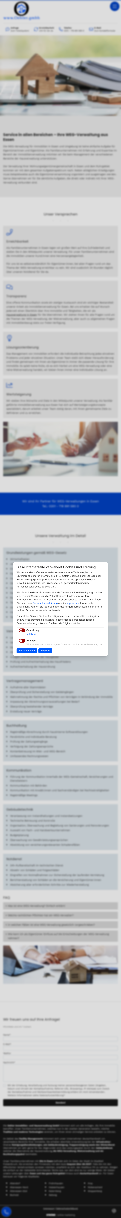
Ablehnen (45, 650)
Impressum (72, 603)
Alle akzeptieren (27, 650)
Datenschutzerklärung (45, 603)
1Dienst (31, 634)
